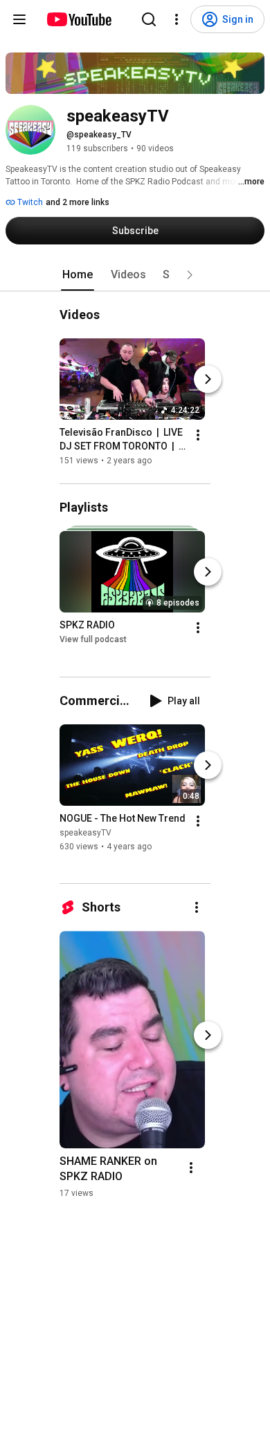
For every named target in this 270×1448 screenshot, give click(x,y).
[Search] (149, 19)
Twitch (29, 202)
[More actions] (198, 435)
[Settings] (176, 19)
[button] (189, 274)
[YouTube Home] (78, 19)
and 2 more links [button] (77, 202)
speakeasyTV (85, 833)
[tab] (77, 274)
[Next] (208, 379)
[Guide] (19, 19)
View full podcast (93, 640)
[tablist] (135, 274)
